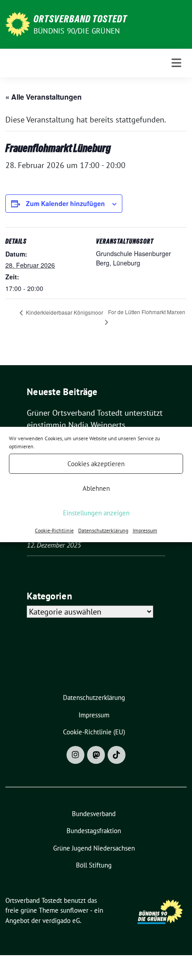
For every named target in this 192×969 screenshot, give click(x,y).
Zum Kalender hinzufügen (65, 203)
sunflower (74, 910)
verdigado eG (61, 920)
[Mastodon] (96, 755)
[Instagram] (75, 755)
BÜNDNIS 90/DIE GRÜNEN (76, 31)
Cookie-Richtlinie (54, 530)
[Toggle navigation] (176, 62)
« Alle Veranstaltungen (43, 97)
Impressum (145, 530)
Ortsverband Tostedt (80, 19)
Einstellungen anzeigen (96, 513)
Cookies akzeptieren (96, 463)
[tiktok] (116, 755)
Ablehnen (96, 488)
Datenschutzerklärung (103, 530)
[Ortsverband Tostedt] (17, 23)
